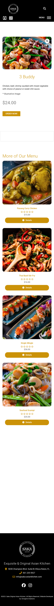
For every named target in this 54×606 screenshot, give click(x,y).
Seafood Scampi (27, 410)
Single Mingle (27, 343)
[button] (44, 8)
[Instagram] (11, 18)
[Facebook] (5, 18)
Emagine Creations (28, 599)
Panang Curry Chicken (27, 208)
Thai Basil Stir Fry (27, 275)
